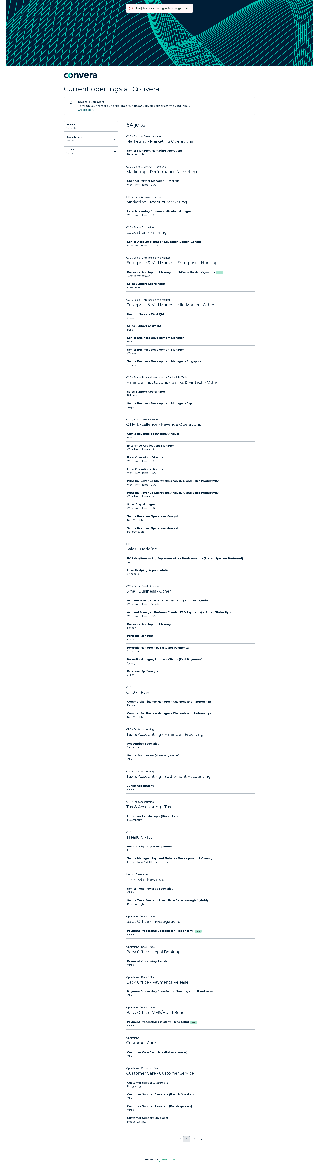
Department (74, 137)
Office (70, 149)
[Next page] (201, 1139)
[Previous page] (180, 1139)
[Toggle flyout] (115, 139)
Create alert (86, 109)
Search (70, 124)
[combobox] (66, 140)
